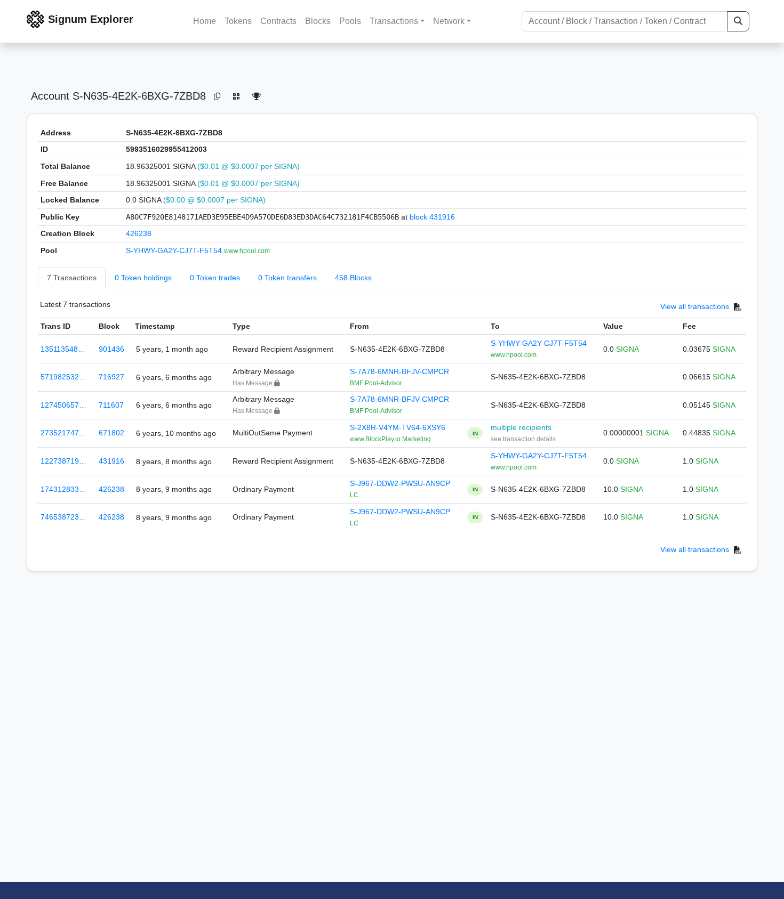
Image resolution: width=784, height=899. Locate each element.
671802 (111, 432)
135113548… (63, 349)
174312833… (63, 489)
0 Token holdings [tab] (143, 277)
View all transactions (694, 306)
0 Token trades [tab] (215, 277)
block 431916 (432, 217)
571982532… (63, 376)
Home (204, 21)
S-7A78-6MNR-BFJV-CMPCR (399, 371)
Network (449, 21)
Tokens (238, 21)
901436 (111, 349)
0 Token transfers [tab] (287, 277)
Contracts (278, 21)
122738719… (63, 461)
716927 (111, 376)
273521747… (63, 432)
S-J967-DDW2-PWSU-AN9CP (400, 483)
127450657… (63, 405)
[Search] (738, 21)
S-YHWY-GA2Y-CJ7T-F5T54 (175, 250)
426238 (138, 233)
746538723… (63, 517)
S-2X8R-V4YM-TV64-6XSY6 (397, 427)
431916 (111, 461)
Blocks (318, 21)
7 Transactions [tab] (72, 277)
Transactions (394, 21)
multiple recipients (521, 427)
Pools (350, 21)
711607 (111, 405)
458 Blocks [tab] (353, 277)
